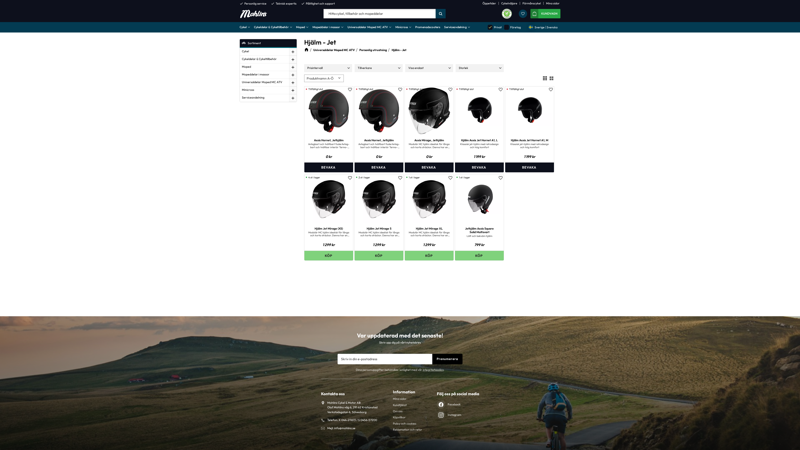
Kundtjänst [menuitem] (400, 405)
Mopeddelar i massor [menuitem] (326, 27)
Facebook (454, 404)
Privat (494, 27)
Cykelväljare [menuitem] (509, 3)
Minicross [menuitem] (401, 27)
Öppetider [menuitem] (489, 3)
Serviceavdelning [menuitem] (455, 27)
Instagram (454, 415)
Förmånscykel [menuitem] (531, 3)
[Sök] (441, 14)
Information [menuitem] (404, 391)
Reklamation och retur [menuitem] (407, 429)
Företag (513, 27)
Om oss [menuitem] (397, 411)
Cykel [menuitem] (243, 27)
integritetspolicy (433, 370)
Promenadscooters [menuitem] (427, 27)
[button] (523, 14)
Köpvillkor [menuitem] (399, 417)
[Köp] (328, 255)
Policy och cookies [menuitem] (404, 423)
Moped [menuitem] (300, 27)
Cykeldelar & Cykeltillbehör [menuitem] (271, 27)
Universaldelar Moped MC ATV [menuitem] (368, 27)
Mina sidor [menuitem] (553, 3)
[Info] (328, 167)
